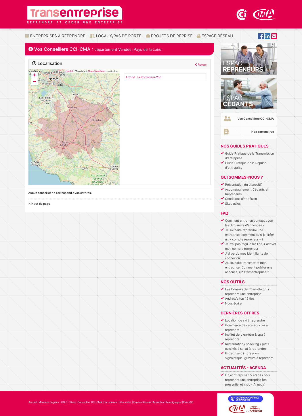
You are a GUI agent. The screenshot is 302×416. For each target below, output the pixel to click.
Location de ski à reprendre (245, 320)
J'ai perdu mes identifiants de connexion (246, 255)
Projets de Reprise (171, 36)
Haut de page (40, 203)
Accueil (33, 402)
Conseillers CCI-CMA (90, 402)
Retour (202, 64)
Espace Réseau (217, 36)
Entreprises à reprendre (57, 36)
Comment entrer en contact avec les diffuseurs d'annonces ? (249, 223)
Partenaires (110, 402)
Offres (72, 402)
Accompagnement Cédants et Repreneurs (246, 191)
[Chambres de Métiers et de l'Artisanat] (264, 14)
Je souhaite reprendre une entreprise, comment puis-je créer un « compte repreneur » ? (249, 234)
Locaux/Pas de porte (118, 36)
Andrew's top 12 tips (239, 298)
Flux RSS (188, 402)
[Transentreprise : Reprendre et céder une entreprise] (74, 14)
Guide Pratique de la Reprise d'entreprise (245, 165)
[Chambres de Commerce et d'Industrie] (242, 14)
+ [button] (34, 75)
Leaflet (69, 71)
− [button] (34, 81)
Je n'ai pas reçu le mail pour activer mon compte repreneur (250, 246)
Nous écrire (233, 303)
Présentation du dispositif (243, 184)
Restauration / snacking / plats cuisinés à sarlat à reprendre (247, 346)
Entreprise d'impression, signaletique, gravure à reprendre (249, 355)
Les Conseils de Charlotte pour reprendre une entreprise (247, 291)
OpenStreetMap (96, 71)
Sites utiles (233, 203)
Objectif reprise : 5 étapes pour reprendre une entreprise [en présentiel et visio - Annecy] (247, 379)
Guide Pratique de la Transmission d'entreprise (249, 155)
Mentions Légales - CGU (53, 402)
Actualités (158, 402)
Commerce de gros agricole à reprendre (246, 327)
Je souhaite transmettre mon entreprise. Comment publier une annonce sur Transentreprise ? (248, 267)
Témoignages (173, 402)
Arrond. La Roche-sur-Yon (143, 77)
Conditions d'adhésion (241, 198)
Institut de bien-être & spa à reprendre (245, 337)
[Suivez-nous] (261, 37)
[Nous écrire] (274, 37)
